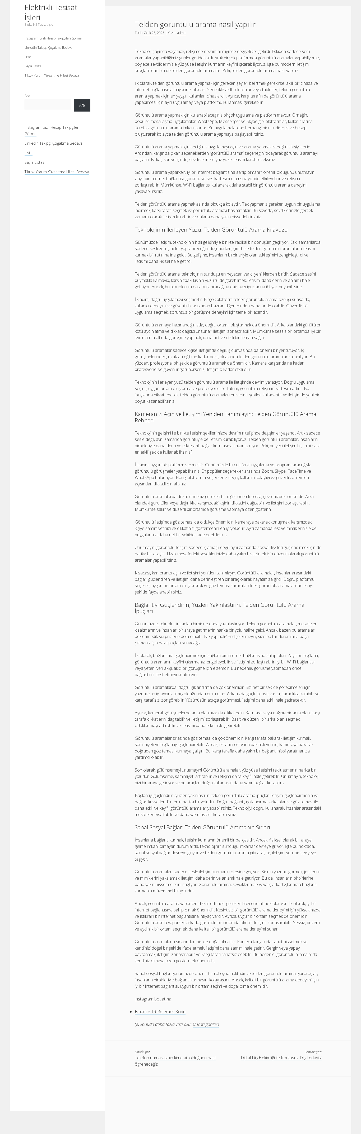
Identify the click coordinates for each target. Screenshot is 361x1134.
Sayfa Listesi (33, 66)
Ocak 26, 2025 (154, 32)
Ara (27, 95)
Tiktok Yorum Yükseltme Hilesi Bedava (52, 75)
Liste (28, 57)
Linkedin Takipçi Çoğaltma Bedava (48, 47)
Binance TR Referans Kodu (160, 1012)
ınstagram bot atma (153, 999)
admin (181, 32)
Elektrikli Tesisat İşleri (51, 12)
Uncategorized (206, 1024)
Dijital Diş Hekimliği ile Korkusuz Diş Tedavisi (281, 1058)
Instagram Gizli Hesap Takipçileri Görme (53, 38)
